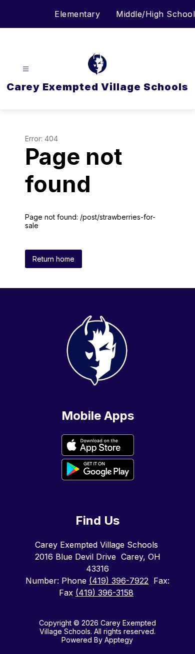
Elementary (77, 14)
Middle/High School (155, 14)
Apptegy (118, 640)
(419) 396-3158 (105, 593)
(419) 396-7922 (118, 581)
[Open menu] (26, 69)
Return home (53, 259)
